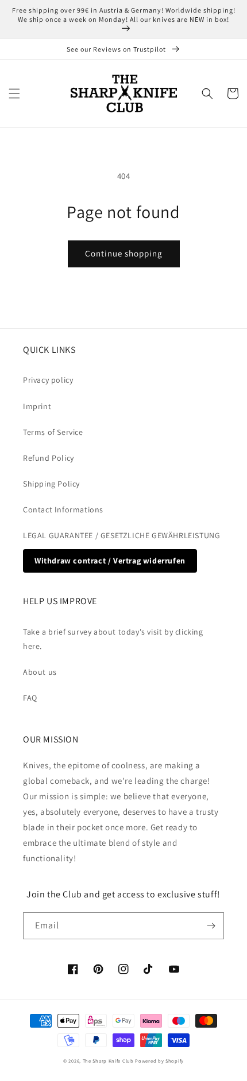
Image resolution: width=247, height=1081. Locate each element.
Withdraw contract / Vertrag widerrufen (110, 560)
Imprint (37, 406)
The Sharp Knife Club (108, 1060)
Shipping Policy (51, 484)
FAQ (30, 698)
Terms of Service (53, 432)
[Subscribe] (210, 925)
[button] (14, 93)
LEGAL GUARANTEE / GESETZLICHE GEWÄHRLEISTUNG (121, 535)
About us (40, 672)
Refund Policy (48, 458)
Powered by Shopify (159, 1060)
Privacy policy (48, 380)
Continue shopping (124, 253)
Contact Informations (63, 509)
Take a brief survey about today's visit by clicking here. (113, 639)
